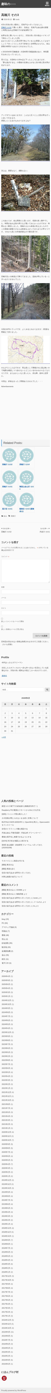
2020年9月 (6, 1144)
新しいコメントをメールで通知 (12, 621)
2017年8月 (6, 1288)
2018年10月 (6, 1236)
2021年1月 (6, 1128)
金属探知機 (6, 951)
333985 (19, 890)
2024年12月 (6, 1000)
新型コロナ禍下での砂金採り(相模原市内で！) (20, 806)
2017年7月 (6, 1292)
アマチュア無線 (8, 927)
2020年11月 (6, 1136)
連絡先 (4, 676)
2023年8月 (6, 1040)
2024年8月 (6, 1012)
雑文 (3, 959)
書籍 (3, 935)
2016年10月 (6, 1328)
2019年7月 (6, 1200)
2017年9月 (6, 1284)
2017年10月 (6, 1280)
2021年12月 (6, 1092)
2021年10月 (6, 1100)
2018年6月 (6, 1252)
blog (3, 919)
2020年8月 (6, 1148)
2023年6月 (6, 1048)
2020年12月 (6, 1132)
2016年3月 (6, 1352)
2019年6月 (6, 1204)
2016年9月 (6, 1332)
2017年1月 (6, 1316)
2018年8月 (6, 1244)
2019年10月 (6, 1188)
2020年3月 (6, 1168)
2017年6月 (6, 1296)
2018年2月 (6, 1268)
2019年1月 (6, 1224)
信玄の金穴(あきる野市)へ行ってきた (16, 873)
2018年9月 (6, 1240)
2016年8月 (6, 1336)
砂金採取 (5, 943)
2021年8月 (6, 1104)
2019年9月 (6, 1192)
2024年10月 (6, 1004)
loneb (17, 19)
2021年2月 (6, 1124)
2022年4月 (6, 1076)
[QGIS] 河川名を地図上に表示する (15, 841)
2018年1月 (6, 1272)
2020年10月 (6, 1140)
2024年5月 (6, 1024)
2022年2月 (6, 1084)
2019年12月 (6, 1180)
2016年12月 (6, 1320)
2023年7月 (6, 1044)
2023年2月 (6, 1056)
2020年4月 (6, 1164)
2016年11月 (6, 1324)
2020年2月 (6, 1172)
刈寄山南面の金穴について (12, 877)
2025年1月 (6, 996)
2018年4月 (6, 1260)
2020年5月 (6, 1160)
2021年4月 (6, 1116)
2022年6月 (6, 1068)
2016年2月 (6, 1356)
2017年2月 (6, 1312)
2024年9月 (6, 1008)
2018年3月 (6, 1264)
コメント (5, 556)
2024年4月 (6, 1028)
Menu (47, 5)
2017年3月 (6, 1308)
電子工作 (5, 963)
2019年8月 (6, 1196)
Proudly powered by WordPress (13, 1390)
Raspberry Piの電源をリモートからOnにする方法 (21, 810)
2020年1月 (6, 1176)
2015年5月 (6, 1364)
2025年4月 (6, 988)
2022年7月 (6, 1064)
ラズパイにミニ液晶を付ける (13, 861)
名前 (2, 587)
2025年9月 (6, 980)
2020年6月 (6, 1156)
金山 (5, 516)
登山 (3, 939)
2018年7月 (6, 1248)
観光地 (4, 947)
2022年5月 (6, 1072)
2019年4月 (6, 1212)
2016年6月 (6, 1344)
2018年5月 (6, 1256)
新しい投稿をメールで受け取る (12, 629)
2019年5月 (6, 1208)
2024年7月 (6, 1016)
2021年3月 (6, 1120)
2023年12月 (6, 1032)
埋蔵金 (4, 931)
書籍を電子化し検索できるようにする (16, 837)
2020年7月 (6, 1152)
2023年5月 (6, 1052)
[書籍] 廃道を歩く (8, 869)
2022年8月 (6, 1060)
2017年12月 (6, 1276)
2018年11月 (6, 1232)
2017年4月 (6, 1304)
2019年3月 (6, 1216)
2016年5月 (6, 1348)
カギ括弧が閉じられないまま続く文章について (20, 818)
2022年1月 (6, 1088)
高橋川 (13, 516)
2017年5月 (6, 1300)
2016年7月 (6, 1340)
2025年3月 (6, 992)
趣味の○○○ (8, 4)
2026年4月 (6, 976)
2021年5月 (6, 1112)
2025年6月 (6, 984)
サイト (3, 608)
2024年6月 (6, 1020)
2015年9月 (6, 1360)
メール (3, 598)
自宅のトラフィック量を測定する (15, 829)
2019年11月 (6, 1184)
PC (3, 923)
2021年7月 (6, 1108)
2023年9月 (6, 1036)
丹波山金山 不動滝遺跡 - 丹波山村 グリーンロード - (22, 833)
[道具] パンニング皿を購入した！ (14, 814)
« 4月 (4, 737)
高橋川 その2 (6, 27)
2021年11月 (6, 1096)
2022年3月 (6, 1080)
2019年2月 (6, 1220)
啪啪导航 (19, 894)
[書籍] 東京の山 (8, 865)
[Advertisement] (25, 413)
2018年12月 (6, 1228)
